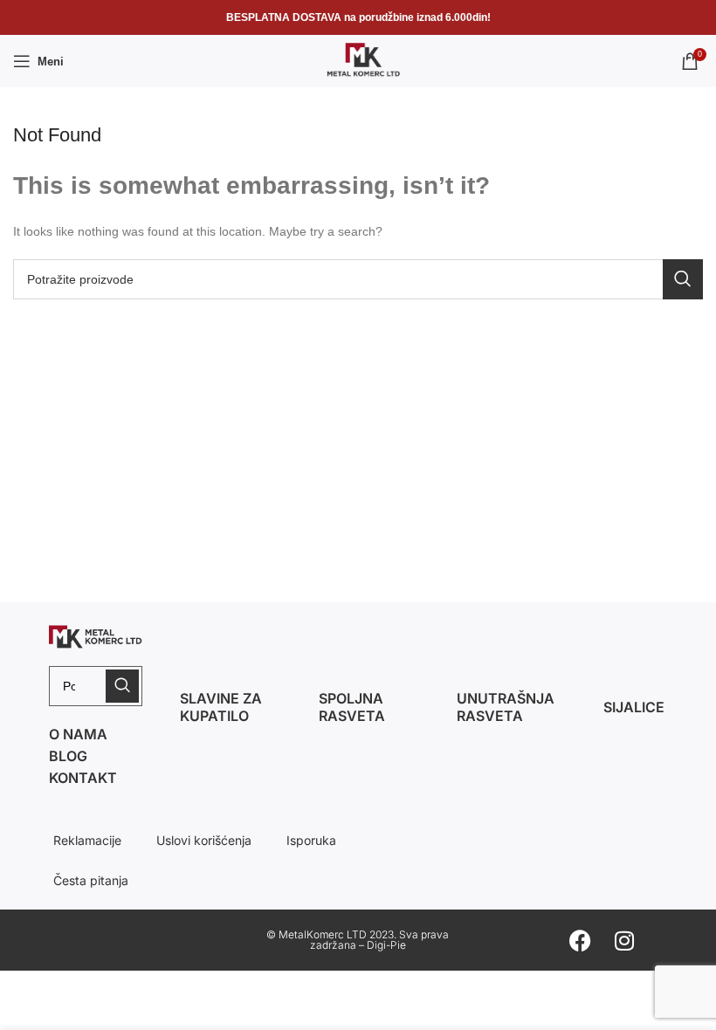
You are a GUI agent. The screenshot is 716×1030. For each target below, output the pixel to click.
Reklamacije (87, 840)
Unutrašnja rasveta (505, 707)
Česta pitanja (90, 880)
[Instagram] (624, 940)
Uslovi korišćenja (203, 840)
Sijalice (633, 707)
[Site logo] (358, 60)
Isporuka (311, 840)
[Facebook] (580, 940)
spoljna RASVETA (352, 707)
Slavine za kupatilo (221, 707)
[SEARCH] (683, 279)
